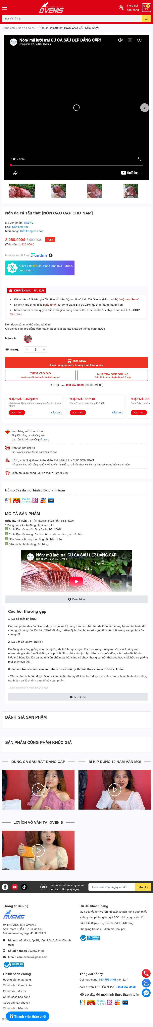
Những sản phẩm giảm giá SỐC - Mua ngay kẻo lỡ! (111, 917)
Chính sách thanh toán (17, 985)
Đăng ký (143, 887)
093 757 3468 (75, 385)
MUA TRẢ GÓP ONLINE (113, 375)
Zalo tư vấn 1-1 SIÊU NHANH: (107, 986)
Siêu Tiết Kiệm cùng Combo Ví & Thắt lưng (106, 923)
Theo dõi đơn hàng (133, 7)
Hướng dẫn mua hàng (17, 979)
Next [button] (144, 107)
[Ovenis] (63, 7)
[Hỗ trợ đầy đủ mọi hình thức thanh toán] (29, 500)
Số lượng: (12, 349)
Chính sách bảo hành (16, 996)
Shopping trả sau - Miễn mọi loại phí (102, 928)
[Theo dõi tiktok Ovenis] (24, 886)
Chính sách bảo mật (15, 1008)
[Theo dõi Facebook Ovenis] (5, 886)
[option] (76, 107)
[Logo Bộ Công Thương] (13, 964)
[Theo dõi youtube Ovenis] (15, 886)
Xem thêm (78, 599)
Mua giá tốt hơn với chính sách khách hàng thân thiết (113, 911)
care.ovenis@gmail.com (32, 956)
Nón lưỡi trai (20, 226)
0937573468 (36, 950)
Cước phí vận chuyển (16, 1002)
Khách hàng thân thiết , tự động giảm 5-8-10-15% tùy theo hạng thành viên (68, 304)
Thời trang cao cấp (31, 231)
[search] (146, 18)
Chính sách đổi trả (14, 991)
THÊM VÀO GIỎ (40, 375)
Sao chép (16, 314)
